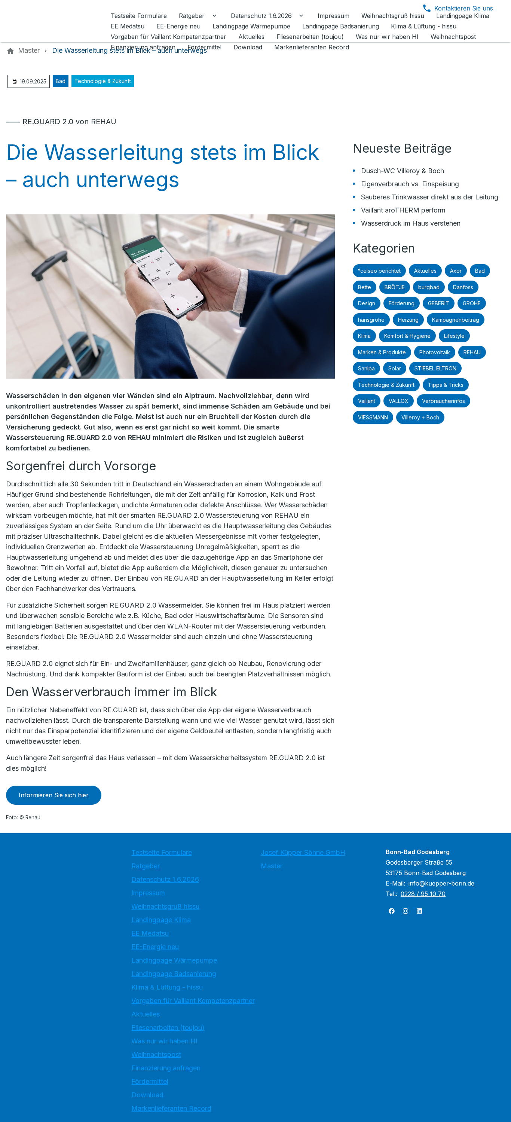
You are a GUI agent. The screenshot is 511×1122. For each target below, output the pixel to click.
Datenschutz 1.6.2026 (165, 879)
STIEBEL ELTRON (435, 368)
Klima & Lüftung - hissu (167, 987)
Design (366, 303)
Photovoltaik (434, 352)
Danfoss (463, 287)
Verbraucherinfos (443, 401)
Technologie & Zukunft (102, 81)
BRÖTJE (395, 287)
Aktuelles (425, 270)
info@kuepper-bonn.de (441, 883)
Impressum (148, 893)
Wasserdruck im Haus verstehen (410, 223)
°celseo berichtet (379, 270)
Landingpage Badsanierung (173, 974)
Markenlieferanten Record (171, 1108)
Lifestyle (454, 336)
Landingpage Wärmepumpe (174, 960)
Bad (60, 81)
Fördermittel (149, 1081)
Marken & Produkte (382, 352)
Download (147, 1095)
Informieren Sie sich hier (54, 795)
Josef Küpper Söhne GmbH (303, 852)
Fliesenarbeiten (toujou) (168, 1027)
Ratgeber (145, 866)
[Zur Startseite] (57, 21)
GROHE (472, 303)
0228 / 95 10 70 (423, 894)
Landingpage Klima (161, 920)
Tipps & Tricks (445, 385)
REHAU (472, 352)
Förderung (401, 303)
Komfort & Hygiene (407, 336)
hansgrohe (371, 320)
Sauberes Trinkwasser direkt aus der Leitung (429, 197)
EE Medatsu (150, 933)
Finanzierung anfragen (166, 1068)
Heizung (408, 320)
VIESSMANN (373, 417)
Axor (456, 270)
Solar (394, 368)
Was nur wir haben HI (164, 1041)
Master (271, 866)
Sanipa (366, 368)
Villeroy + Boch (420, 417)
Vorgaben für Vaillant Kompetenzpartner (193, 1001)
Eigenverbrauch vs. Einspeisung (410, 184)
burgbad (429, 287)
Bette (364, 287)
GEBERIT (438, 303)
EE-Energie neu (155, 947)
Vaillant (366, 401)
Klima (364, 336)
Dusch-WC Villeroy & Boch (402, 171)
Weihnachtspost (156, 1054)
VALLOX (399, 401)
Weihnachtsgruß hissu (165, 906)
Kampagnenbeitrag (455, 320)
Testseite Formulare (161, 852)
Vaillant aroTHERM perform (403, 210)
